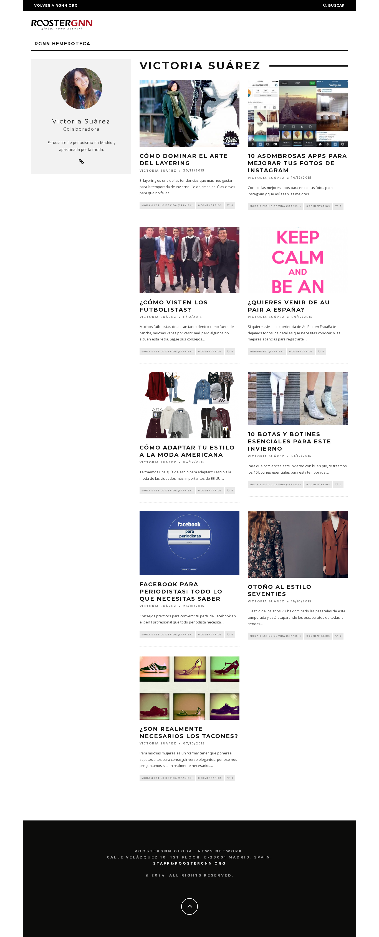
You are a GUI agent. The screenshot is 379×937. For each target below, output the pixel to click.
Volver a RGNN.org (56, 5)
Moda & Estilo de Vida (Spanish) (167, 205)
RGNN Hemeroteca (62, 43)
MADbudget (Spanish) (267, 351)
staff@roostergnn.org (189, 863)
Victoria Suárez (158, 171)
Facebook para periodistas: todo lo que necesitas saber (181, 591)
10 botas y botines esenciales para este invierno (289, 441)
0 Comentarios (210, 205)
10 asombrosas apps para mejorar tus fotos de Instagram (297, 163)
